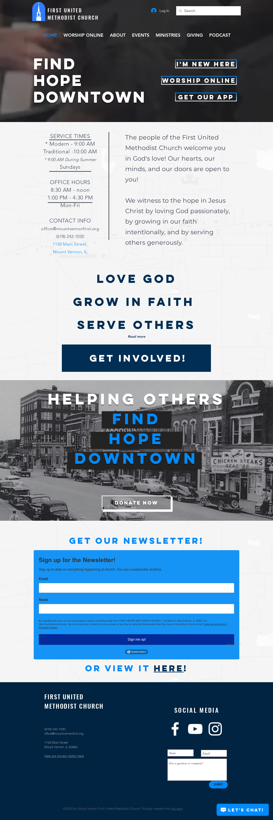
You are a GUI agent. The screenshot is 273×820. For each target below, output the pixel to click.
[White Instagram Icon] (215, 729)
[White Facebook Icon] (175, 729)
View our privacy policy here (64, 756)
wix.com (177, 809)
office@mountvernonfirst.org (70, 228)
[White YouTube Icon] (195, 729)
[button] (206, 97)
